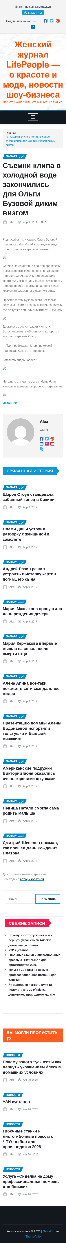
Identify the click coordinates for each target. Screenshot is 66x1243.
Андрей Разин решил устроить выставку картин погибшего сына (29, 574)
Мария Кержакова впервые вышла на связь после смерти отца (30, 648)
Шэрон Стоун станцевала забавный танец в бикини (29, 496)
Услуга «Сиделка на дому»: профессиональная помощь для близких (32, 975)
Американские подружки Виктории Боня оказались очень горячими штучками (29, 773)
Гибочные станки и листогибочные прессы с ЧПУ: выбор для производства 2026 (34, 960)
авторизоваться (32, 879)
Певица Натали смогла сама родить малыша (31, 810)
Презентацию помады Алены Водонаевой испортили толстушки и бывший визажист (32, 730)
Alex (12, 222)
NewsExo (49, 1231)
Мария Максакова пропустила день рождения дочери (32, 611)
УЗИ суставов (18, 950)
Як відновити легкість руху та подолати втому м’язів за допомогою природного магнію (31, 989)
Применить (47, 899)
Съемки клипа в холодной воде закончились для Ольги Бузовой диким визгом (30, 141)
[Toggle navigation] (33, 117)
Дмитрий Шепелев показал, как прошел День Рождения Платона (30, 848)
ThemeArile (33, 1236)
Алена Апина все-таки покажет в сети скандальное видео (31, 688)
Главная (11, 132)
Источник (10, 403)
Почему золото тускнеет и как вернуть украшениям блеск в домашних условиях (30, 940)
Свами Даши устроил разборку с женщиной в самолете (26, 534)
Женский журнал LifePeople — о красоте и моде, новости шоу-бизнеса (33, 69)
